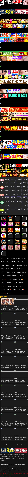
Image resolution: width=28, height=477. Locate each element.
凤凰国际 (13, 265)
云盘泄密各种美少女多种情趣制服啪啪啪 (21, 352)
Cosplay (19, 183)
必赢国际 (8, 265)
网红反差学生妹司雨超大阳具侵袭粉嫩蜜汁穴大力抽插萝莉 (7, 425)
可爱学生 (19, 194)
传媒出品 (7, 205)
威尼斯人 (2, 258)
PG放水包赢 (19, 265)
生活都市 (7, 209)
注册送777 (13, 261)
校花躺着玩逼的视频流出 (7, 409)
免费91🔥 (9, 289)
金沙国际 (21, 282)
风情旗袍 (7, 198)
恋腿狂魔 (25, 194)
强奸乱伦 (13, 179)
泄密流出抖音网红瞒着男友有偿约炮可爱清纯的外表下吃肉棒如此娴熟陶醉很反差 (21, 397)
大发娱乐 (9, 275)
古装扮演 (7, 194)
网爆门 (25, 201)
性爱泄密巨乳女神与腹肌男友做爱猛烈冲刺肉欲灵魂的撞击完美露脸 (21, 367)
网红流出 (19, 190)
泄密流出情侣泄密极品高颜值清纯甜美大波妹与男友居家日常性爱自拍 (7, 368)
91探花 (13, 190)
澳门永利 (23, 258)
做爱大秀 (15, 286)
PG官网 (7, 258)
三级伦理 (7, 183)
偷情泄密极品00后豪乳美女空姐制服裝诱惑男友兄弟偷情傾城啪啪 (21, 439)
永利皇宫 (21, 275)
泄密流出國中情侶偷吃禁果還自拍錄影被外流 (7, 395)
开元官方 (9, 282)
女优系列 (13, 194)
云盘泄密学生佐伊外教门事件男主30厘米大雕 (7, 323)
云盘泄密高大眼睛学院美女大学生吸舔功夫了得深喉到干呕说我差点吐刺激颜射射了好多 (7, 339)
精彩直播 (2, 268)
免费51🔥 (21, 279)
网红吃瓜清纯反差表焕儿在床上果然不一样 (21, 409)
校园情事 (13, 209)
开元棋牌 (13, 258)
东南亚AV (25, 186)
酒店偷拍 (13, 268)
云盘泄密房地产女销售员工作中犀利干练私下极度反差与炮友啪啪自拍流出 (21, 339)
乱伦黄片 (2, 272)
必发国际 (24, 272)
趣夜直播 (13, 272)
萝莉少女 (25, 179)
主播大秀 (18, 268)
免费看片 (10, 286)
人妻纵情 (19, 209)
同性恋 (25, 205)
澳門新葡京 (14, 275)
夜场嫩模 (19, 272)
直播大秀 (21, 286)
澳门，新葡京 (3, 286)
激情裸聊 (15, 279)
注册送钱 (7, 261)
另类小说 (7, 213)
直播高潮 (25, 265)
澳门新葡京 (3, 275)
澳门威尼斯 (3, 289)
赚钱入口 (9, 293)
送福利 (18, 261)
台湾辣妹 (7, 186)
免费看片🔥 (3, 279)
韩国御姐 (13, 186)
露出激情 (13, 201)
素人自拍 (25, 183)
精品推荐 (7, 179)
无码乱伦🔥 (3, 282)
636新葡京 (9, 279)
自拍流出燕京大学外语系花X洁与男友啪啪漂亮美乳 (7, 309)
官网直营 (18, 258)
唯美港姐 (19, 186)
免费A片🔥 (15, 289)
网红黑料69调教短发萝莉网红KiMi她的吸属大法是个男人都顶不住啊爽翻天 (21, 426)
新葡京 (22, 261)
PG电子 (2, 261)
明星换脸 (13, 198)
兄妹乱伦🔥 (21, 289)
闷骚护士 (25, 198)
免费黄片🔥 (3, 293)
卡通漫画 (7, 201)
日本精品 (13, 183)
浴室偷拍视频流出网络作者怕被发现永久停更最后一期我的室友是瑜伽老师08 (7, 382)
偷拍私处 (8, 272)
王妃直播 (23, 268)
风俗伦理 (25, 209)
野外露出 (25, 190)
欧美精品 (19, 179)
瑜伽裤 (19, 198)
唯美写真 (19, 201)
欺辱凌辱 (7, 190)
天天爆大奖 (15, 282)
